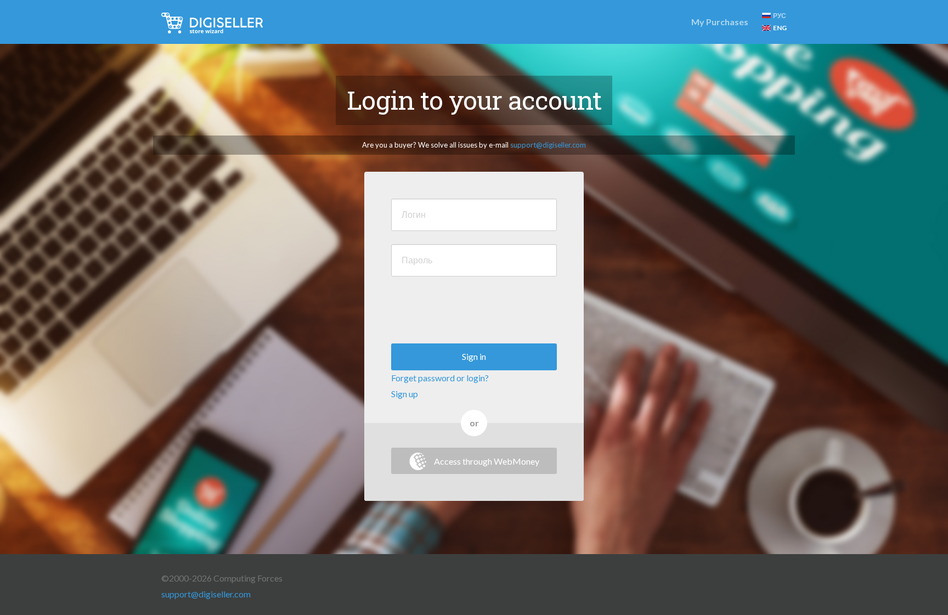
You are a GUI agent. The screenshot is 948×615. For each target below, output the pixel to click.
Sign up (404, 393)
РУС (779, 16)
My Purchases (719, 21)
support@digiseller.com (548, 144)
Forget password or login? (440, 378)
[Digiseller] (212, 22)
